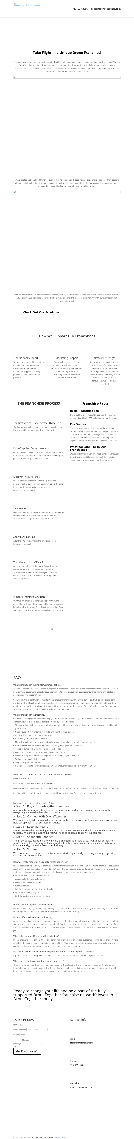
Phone (16, 1034)
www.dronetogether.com (81, 1087)
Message (17, 1043)
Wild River (61, 1137)
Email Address (19, 1029)
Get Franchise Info (27, 1051)
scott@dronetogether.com (106, 9)
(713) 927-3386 (80, 9)
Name (16, 1025)
